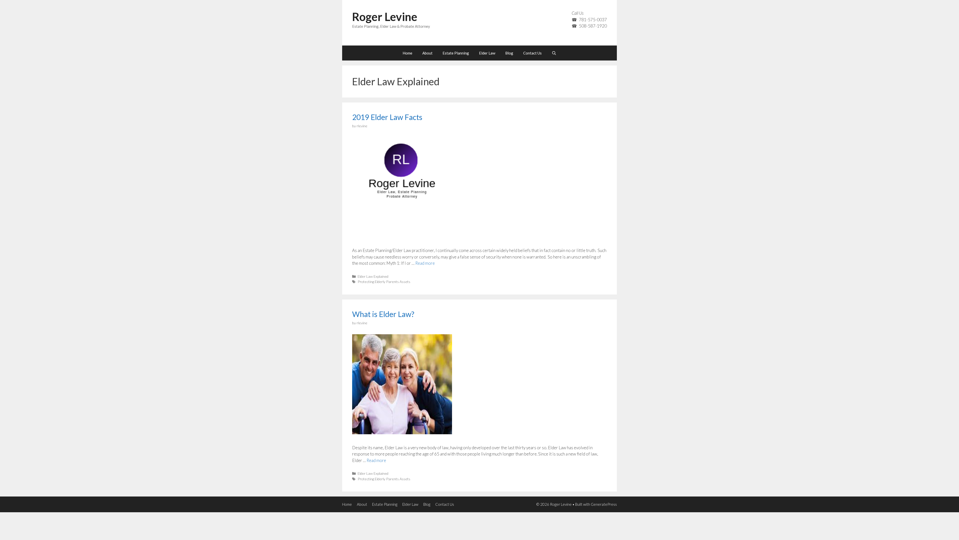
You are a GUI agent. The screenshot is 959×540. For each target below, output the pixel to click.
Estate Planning (456, 53)
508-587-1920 (593, 25)
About (427, 53)
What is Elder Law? (383, 314)
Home (407, 53)
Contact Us (532, 53)
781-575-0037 (593, 19)
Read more (425, 263)
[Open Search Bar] (554, 53)
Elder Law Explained (373, 276)
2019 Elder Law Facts (387, 117)
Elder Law (487, 53)
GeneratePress (604, 504)
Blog (509, 53)
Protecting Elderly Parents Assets (384, 282)
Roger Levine (384, 17)
